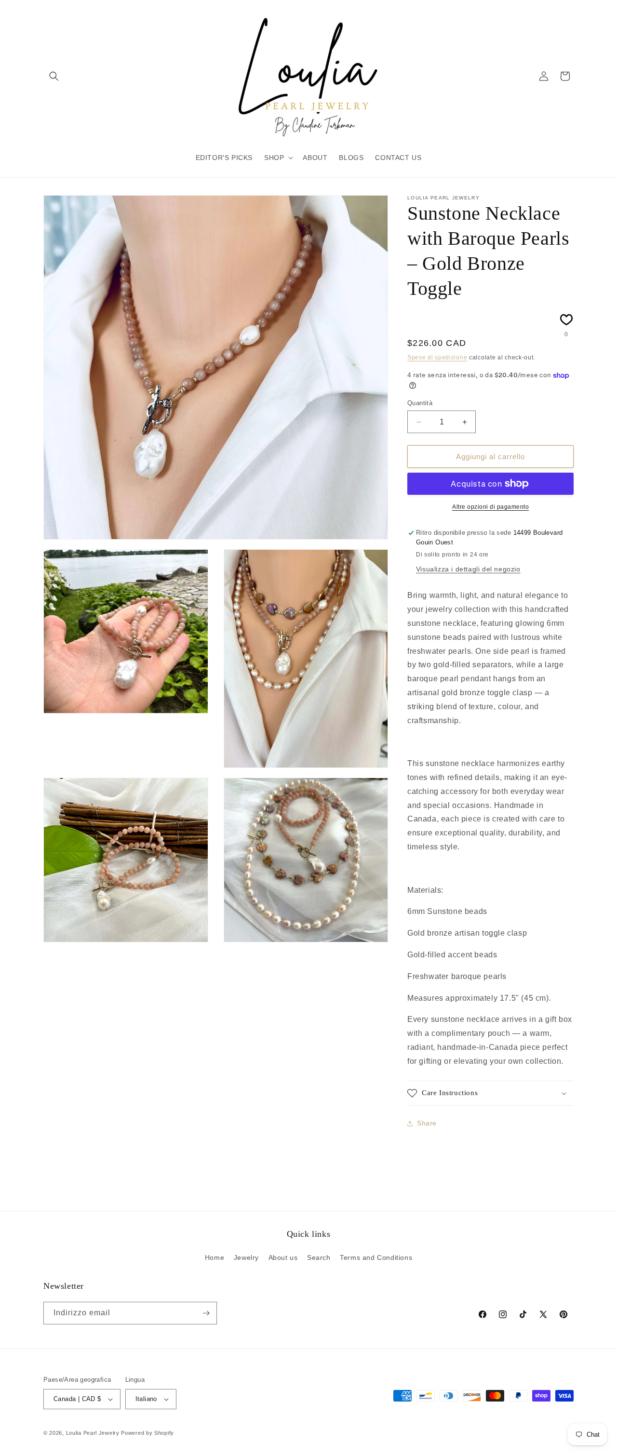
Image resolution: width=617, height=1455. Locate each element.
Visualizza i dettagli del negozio (468, 569)
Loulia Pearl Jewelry (93, 1433)
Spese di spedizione (437, 357)
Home (214, 1257)
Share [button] (427, 1123)
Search (319, 1257)
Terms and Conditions (376, 1257)
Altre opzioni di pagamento (490, 506)
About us (283, 1257)
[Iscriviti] (205, 1313)
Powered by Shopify (147, 1433)
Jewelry (246, 1257)
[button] (54, 76)
